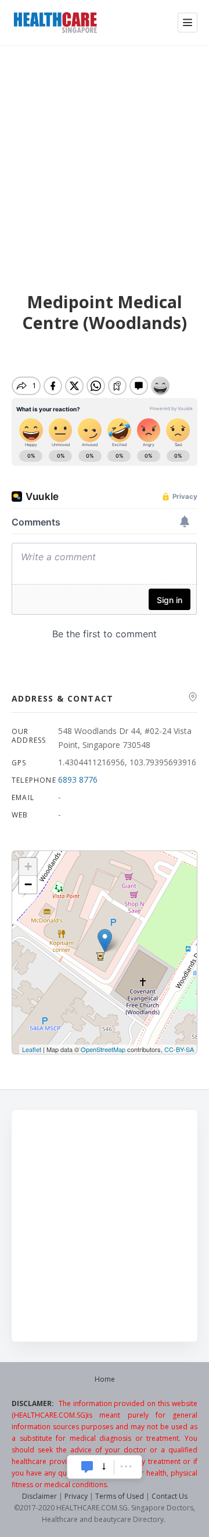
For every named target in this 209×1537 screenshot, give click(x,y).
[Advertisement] (104, 155)
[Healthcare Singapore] (55, 23)
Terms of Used (119, 1496)
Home (105, 1379)
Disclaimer (39, 1496)
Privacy (76, 1496)
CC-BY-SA (179, 1049)
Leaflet (31, 1049)
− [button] (28, 884)
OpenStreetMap (103, 1049)
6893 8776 (78, 779)
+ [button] (28, 866)
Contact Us (170, 1496)
